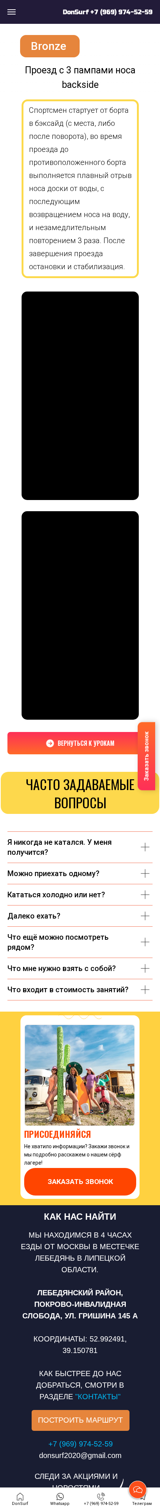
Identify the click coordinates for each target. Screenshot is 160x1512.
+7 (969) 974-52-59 (121, 12)
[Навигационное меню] (11, 12)
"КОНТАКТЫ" (98, 1396)
